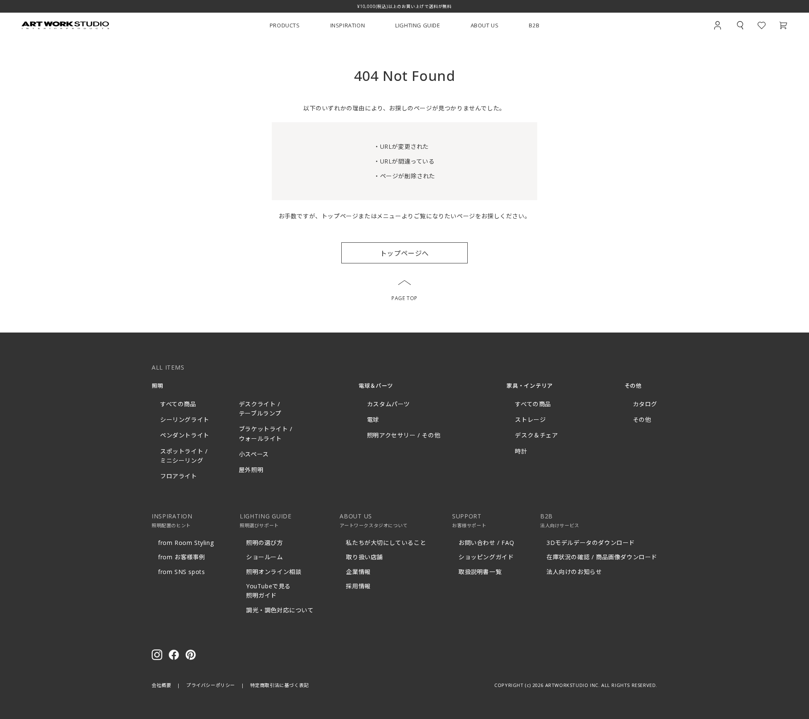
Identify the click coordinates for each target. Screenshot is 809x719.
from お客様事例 (181, 557)
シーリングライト (184, 420)
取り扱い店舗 (364, 557)
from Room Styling (186, 543)
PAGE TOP (404, 298)
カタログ (645, 404)
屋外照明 (251, 470)
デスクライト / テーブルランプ (260, 408)
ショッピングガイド (486, 557)
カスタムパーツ (388, 404)
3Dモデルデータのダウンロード (590, 543)
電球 (373, 420)
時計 (521, 451)
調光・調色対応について (280, 610)
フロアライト (178, 476)
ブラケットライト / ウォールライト (265, 433)
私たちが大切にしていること (386, 543)
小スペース (254, 454)
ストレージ (530, 420)
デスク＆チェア (536, 435)
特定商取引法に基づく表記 (279, 685)
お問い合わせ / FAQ (486, 543)
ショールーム (264, 557)
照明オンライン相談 (273, 572)
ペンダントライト (184, 435)
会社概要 (161, 685)
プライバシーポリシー (210, 685)
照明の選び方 (264, 543)
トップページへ (404, 253)
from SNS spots (181, 572)
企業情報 (358, 572)
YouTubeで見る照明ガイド (268, 590)
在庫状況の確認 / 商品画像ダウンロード (601, 557)
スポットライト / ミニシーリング (183, 455)
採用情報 (358, 586)
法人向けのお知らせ (574, 572)
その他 (642, 420)
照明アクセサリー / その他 (403, 435)
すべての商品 (178, 404)
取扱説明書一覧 (479, 572)
